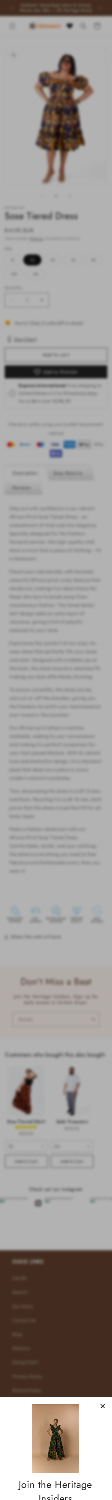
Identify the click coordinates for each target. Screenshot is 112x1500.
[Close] (102, 1406)
